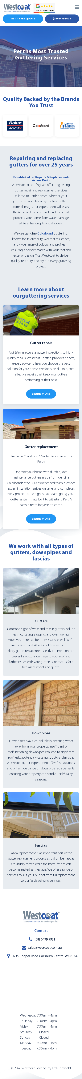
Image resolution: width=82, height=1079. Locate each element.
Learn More (41, 393)
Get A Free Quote (23, 18)
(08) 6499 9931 (62, 18)
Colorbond (45, 233)
